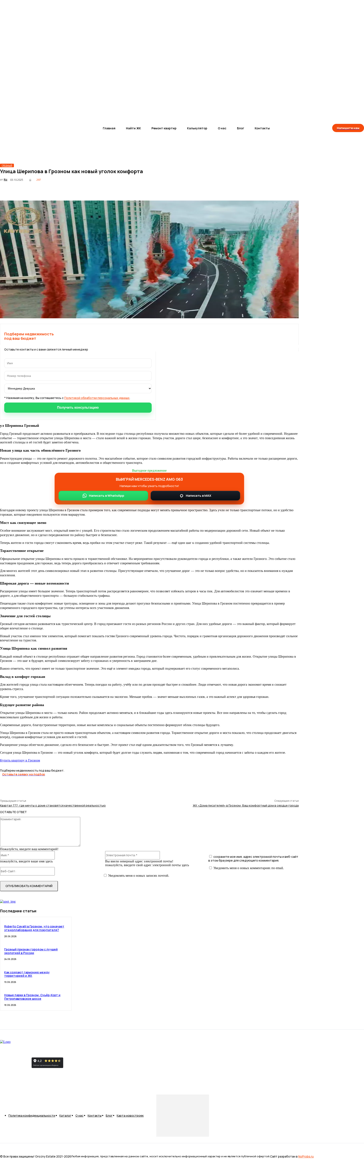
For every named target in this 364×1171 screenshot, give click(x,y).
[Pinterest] (246, 190)
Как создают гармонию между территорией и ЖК (27, 974)
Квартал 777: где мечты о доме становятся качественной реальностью (53, 805)
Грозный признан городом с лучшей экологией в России (31, 951)
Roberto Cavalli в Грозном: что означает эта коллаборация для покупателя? (34, 928)
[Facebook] (231, 190)
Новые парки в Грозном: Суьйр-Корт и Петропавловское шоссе (32, 997)
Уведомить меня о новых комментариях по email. (248, 868)
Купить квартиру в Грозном (20, 760)
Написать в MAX (198, 495)
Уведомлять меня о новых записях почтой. (138, 875)
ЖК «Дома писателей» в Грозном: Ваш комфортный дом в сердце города (246, 805)
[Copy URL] (216, 190)
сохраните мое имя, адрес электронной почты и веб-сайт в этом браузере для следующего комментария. (253, 858)
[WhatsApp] (261, 190)
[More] (291, 189)
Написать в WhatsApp (106, 495)
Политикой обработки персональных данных (97, 398)
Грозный (7, 165)
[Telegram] (276, 190)
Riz (5, 179)
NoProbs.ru (306, 1156)
